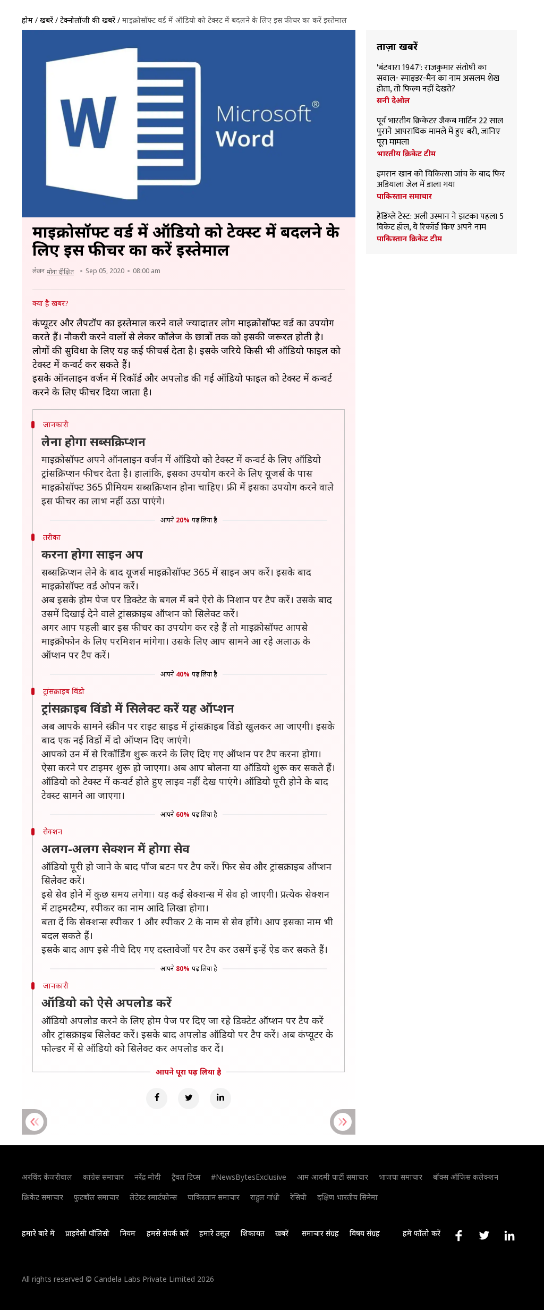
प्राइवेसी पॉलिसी (87, 1233)
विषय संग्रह (365, 1233)
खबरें (46, 20)
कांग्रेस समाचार (103, 1177)
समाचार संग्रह (320, 1233)
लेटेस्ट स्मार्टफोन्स (153, 1197)
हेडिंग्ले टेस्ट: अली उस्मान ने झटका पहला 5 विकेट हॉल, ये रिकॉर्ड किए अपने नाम (440, 222)
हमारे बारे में (38, 1233)
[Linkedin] (220, 1098)
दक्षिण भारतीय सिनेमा (347, 1197)
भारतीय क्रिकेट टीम (406, 153)
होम (27, 20)
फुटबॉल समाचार (96, 1197)
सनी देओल (393, 100)
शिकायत (253, 1233)
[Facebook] (156, 1098)
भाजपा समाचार (400, 1177)
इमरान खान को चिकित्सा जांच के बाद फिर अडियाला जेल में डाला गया (441, 179)
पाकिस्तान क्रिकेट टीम (409, 238)
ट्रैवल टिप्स (186, 1177)
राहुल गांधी (264, 1197)
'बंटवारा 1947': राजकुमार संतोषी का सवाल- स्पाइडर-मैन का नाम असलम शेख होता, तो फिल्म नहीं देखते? (438, 79)
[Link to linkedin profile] (509, 1235)
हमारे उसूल (214, 1233)
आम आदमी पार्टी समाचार (332, 1177)
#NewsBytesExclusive (248, 1177)
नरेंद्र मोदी (147, 1177)
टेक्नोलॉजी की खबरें (87, 20)
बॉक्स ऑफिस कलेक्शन (465, 1177)
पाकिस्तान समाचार (404, 196)
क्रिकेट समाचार (42, 1197)
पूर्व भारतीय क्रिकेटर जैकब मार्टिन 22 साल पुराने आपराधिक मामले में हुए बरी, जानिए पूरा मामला (440, 132)
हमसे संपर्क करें (168, 1233)
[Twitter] (188, 1098)
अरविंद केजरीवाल (47, 1177)
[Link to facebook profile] (458, 1235)
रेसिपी (298, 1197)
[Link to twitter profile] (484, 1235)
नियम (127, 1233)
